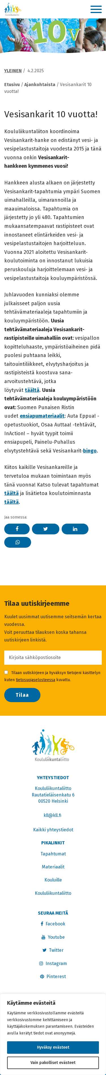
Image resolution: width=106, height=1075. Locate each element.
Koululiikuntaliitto (53, 893)
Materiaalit (53, 867)
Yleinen (13, 70)
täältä (32, 390)
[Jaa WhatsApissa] (17, 542)
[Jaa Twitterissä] (45, 529)
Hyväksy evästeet (53, 1047)
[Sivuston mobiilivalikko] (96, 10)
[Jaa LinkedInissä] (75, 529)
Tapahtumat (53, 854)
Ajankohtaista (39, 84)
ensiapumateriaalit (42, 416)
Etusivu (12, 84)
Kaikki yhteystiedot (53, 829)
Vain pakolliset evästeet (53, 1062)
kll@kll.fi (53, 815)
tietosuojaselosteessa (35, 679)
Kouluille (53, 880)
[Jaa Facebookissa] (17, 529)
